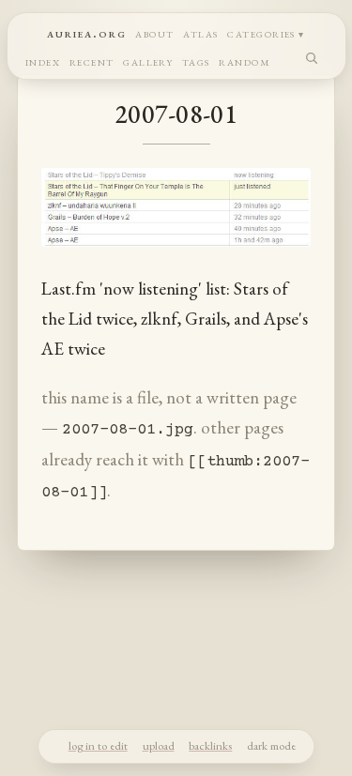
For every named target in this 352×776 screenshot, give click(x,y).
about (154, 32)
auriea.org (87, 32)
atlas (200, 32)
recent (92, 60)
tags (196, 60)
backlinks (210, 745)
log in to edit (98, 745)
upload (159, 745)
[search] (312, 58)
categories (261, 32)
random (244, 60)
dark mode (271, 745)
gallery (148, 60)
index (42, 60)
